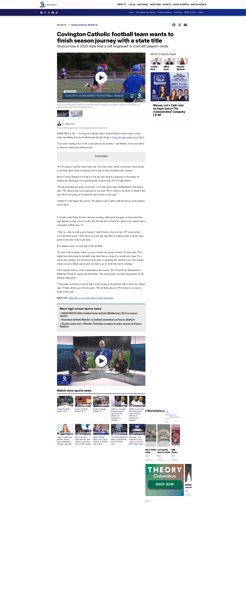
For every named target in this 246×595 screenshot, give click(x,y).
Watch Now (198, 4)
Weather (155, 4)
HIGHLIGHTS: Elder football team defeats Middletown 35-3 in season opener (98, 315)
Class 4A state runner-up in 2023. (128, 137)
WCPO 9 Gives (190, 12)
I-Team (131, 12)
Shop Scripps (181, 4)
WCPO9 (42, 13)
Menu (120, 4)
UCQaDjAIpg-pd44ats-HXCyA (53, 13)
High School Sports (84, 25)
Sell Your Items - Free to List (168, 416)
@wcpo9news (57, 13)
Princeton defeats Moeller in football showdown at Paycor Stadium (98, 319)
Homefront (178, 12)
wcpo (49, 13)
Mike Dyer (70, 124)
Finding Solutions (164, 12)
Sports (167, 4)
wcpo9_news (45, 13)
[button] (65, 404)
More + (201, 12)
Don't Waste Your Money (145, 12)
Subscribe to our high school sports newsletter (90, 297)
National (142, 4)
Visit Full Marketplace (174, 416)
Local (132, 4)
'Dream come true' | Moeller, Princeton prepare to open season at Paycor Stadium (100, 325)
